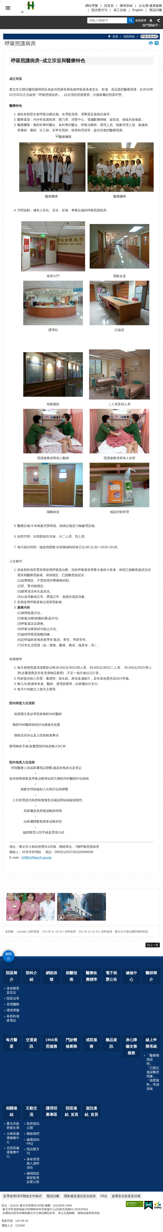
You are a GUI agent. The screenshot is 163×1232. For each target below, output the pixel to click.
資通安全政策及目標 (126, 1196)
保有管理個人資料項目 (33, 1163)
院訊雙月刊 (99, 10)
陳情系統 (126, 5)
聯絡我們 (33, 1133)
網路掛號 (51, 976)
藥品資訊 (111, 1043)
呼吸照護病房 (149, 36)
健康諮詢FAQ (33, 1141)
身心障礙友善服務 (131, 1046)
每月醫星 (11, 1043)
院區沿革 (13, 998)
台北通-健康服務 (150, 5)
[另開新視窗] (134, 1204)
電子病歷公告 (111, 976)
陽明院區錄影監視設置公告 (33, 1177)
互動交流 (31, 1111)
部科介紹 (31, 976)
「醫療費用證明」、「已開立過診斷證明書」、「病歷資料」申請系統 (153, 1072)
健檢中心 (131, 976)
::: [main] (4, 32)
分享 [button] (158, 20)
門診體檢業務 (71, 1043)
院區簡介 (11, 976)
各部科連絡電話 (13, 1018)
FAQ (104, 1196)
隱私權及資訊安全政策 (80, 1196)
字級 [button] (151, 20)
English (137, 10)
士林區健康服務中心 (13, 1138)
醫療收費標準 (91, 976)
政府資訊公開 (33, 1125)
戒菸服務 (91, 1043)
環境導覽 (13, 1010)
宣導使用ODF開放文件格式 (22, 1196)
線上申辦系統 (151, 1043)
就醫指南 (71, 976)
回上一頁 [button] (152, 945)
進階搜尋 (140, 20)
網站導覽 (91, 5)
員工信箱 (120, 10)
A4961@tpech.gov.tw (37, 857)
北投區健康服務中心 (13, 1152)
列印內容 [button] (150, 43)
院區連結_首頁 (71, 1111)
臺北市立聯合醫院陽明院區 (55, 8)
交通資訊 (31, 1043)
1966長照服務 (51, 1043)
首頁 (115, 36)
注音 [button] (156, 43)
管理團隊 (13, 1004)
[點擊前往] (30, 907)
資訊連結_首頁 (91, 1111)
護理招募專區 (51, 1111)
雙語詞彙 (155, 10)
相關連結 (11, 1111)
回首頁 (109, 5)
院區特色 (129, 36)
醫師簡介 (151, 976)
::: (1, 960)
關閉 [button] (8, 8)
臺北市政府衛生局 (13, 1125)
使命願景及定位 (13, 990)
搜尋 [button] (130, 20)
